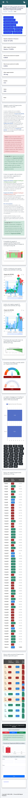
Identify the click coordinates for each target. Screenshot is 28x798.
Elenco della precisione (9, 30)
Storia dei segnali (7, 32)
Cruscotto (5, 11)
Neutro (13, 732)
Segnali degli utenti (17, 32)
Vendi (6, 732)
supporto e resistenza (8, 27)
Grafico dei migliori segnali (9, 25)
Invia (14, 776)
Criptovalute (10, 11)
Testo (3, 765)
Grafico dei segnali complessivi (10, 22)
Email (16, 759)
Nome (3, 759)
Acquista (21, 732)
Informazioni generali (8, 17)
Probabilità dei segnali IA (9, 19)
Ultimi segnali (18, 30)
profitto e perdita (18, 27)
